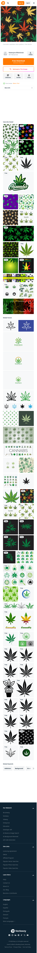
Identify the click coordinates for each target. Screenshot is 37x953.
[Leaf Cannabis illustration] (10, 560)
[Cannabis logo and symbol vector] (10, 401)
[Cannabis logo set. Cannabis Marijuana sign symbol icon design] (12, 778)
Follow (30, 54)
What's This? (16, 83)
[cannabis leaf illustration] (10, 344)
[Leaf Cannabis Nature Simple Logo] (10, 830)
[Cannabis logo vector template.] (18, 468)
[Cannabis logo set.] (10, 296)
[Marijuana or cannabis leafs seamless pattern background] (10, 131)
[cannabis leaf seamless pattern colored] (18, 312)
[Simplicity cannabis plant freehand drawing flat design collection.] (10, 416)
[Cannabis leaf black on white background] (10, 210)
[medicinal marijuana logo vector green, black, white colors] (10, 891)
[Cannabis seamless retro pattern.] (10, 684)
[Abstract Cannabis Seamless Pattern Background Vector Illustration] (10, 178)
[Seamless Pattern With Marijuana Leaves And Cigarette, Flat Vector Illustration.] (10, 249)
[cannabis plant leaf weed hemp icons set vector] (18, 592)
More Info (7, 88)
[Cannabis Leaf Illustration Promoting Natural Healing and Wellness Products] (18, 522)
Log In (28, 3)
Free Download (18, 62)
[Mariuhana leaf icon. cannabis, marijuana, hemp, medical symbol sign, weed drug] (10, 654)
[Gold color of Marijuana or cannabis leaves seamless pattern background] (10, 280)
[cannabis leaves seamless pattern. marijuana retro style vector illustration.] (10, 814)
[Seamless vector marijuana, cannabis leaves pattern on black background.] (10, 147)
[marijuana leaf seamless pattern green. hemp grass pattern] (10, 163)
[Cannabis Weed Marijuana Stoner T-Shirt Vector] (10, 376)
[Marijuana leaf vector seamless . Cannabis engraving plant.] (10, 716)
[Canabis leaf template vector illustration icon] (10, 607)
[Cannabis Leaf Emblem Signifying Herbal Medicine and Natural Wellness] (18, 452)
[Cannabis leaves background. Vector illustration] (10, 360)
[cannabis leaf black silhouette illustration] (10, 907)
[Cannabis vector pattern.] (10, 194)
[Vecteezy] (3, 3)
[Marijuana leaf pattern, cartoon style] (10, 544)
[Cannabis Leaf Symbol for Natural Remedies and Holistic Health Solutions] (18, 533)
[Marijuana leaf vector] (10, 875)
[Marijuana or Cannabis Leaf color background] (18, 432)
